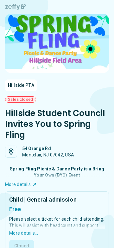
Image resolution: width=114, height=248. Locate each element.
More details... (23, 233)
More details (18, 184)
